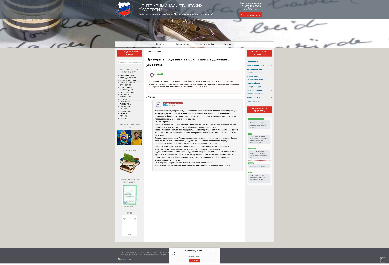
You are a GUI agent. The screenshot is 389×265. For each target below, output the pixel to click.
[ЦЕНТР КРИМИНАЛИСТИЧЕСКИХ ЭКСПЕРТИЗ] (124, 16)
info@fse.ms (250, 9)
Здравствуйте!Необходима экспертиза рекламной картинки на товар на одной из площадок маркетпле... (260, 124)
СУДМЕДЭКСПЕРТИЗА (128, 78)
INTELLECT (124, 109)
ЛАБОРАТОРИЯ (125, 111)
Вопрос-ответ (183, 44)
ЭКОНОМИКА (125, 102)
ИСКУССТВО (125, 106)
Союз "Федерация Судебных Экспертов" (152, 254)
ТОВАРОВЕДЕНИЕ (127, 90)
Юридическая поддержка (129, 53)
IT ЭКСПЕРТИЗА (126, 87)
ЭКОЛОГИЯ (124, 94)
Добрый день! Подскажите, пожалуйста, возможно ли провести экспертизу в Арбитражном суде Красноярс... (259, 178)
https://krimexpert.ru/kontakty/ (183, 165)
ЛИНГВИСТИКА (125, 104)
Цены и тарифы (206, 44)
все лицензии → (129, 206)
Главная (160, 44)
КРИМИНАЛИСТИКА (127, 75)
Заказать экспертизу (250, 15)
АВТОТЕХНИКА (125, 97)
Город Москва (253, 62)
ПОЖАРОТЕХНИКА (127, 92)
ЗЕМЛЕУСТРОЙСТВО (128, 82)
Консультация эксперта (259, 109)
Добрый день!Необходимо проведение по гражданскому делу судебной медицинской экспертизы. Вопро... (260, 139)
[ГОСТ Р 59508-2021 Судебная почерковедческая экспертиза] (129, 235)
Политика (123, 118)
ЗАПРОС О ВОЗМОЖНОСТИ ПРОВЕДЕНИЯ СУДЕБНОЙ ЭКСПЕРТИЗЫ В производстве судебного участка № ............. (259, 154)
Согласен (194, 260)
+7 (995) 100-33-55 (250, 6)
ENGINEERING (125, 85)
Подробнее (197, 257)
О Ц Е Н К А (124, 99)
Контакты (228, 44)
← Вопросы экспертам (153, 51)
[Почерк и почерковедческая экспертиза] (130, 173)
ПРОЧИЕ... (124, 116)
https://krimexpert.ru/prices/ (219, 165)
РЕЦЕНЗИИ (124, 113)
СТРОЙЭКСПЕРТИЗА (128, 80)
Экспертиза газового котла (257, 166)
